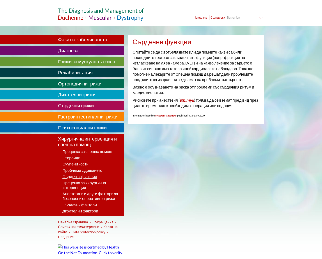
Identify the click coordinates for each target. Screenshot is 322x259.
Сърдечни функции (79, 176)
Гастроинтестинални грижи (87, 117)
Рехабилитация (75, 72)
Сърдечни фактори (79, 204)
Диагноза (68, 50)
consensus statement (165, 115)
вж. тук (187, 100)
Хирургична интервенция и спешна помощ (87, 141)
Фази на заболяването (82, 39)
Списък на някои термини (78, 227)
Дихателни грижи (77, 94)
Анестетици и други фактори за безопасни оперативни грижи (90, 196)
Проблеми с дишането (82, 170)
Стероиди (71, 157)
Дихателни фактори (80, 211)
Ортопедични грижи (79, 84)
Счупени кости (75, 164)
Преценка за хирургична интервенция (84, 185)
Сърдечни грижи (76, 105)
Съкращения (102, 222)
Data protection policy (88, 232)
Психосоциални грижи (82, 127)
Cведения (66, 237)
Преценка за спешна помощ (87, 151)
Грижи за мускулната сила (86, 61)
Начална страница (73, 222)
